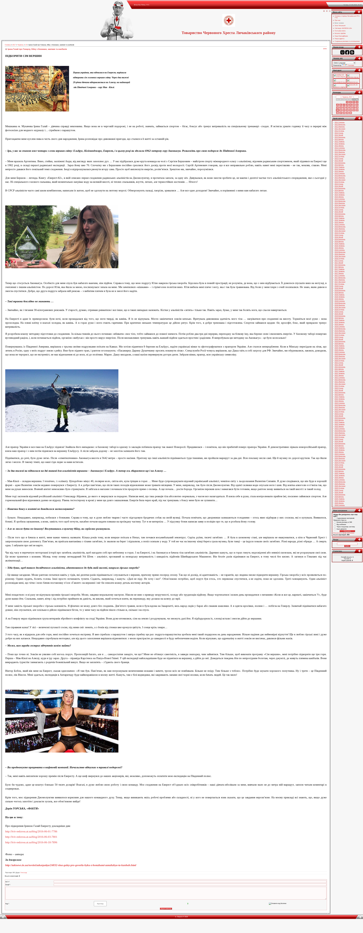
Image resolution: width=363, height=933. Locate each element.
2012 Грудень (339, 156)
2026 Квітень (339, 496)
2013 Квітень (339, 165)
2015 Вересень (340, 226)
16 (350, 107)
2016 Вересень (340, 252)
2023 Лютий (339, 416)
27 (341, 113)
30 (350, 113)
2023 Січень (339, 414)
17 (354, 107)
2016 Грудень (339, 258)
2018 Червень (340, 297)
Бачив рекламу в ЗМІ (344, 522)
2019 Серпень (340, 326)
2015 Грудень (339, 233)
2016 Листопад (340, 256)
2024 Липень (339, 452)
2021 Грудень (339, 386)
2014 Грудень (339, 207)
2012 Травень (339, 141)
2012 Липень (339, 146)
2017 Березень (340, 265)
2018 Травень (339, 294)
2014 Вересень (340, 201)
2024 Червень (340, 450)
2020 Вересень (340, 354)
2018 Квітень (339, 292)
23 (350, 110)
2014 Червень (340, 195)
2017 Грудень (339, 284)
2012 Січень (339, 133)
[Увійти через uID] (342, 52)
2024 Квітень (339, 445)
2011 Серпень (340, 122)
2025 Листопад (340, 486)
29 (347, 113)
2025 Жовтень (340, 484)
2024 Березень (340, 443)
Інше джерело (342, 529)
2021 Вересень (340, 380)
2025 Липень (339, 477)
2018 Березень (340, 290)
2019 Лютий (339, 314)
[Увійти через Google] (352, 52)
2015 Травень (339, 218)
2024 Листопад (340, 460)
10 (354, 105)
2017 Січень (339, 260)
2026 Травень (339, 499)
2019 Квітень (339, 318)
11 (357, 105)
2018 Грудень (339, 309)
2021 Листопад (340, 384)
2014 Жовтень (340, 203)
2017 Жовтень (340, 280)
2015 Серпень (340, 224)
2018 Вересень (340, 303)
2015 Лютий (339, 212)
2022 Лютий (339, 390)
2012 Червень (340, 143)
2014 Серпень (340, 199)
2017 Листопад (340, 282)
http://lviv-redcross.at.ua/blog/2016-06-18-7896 (31, 842)
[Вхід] (329, 11)
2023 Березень (340, 418)
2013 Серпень (340, 173)
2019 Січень (339, 311)
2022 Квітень (339, 394)
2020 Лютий (339, 339)
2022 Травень (339, 397)
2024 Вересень (340, 456)
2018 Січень (339, 286)
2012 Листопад (340, 154)
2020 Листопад (340, 358)
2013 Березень (340, 163)
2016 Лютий (339, 237)
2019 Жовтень (340, 331)
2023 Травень (339, 422)
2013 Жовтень (340, 177)
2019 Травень (339, 320)
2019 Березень (340, 316)
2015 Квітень (339, 216)
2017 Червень (340, 271)
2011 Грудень (339, 131)
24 (354, 110)
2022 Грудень (339, 411)
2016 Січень (339, 235)
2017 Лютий (339, 263)
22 (347, 110)
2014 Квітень (339, 190)
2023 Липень (339, 426)
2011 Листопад (340, 129)
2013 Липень (339, 171)
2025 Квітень (339, 471)
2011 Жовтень (340, 126)
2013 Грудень (339, 182)
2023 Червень (340, 424)
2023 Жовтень (340, 433)
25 (357, 110)
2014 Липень (339, 197)
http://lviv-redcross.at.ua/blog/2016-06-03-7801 (31, 836)
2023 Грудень (339, 437)
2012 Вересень (340, 150)
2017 (14, 45)
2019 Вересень (340, 328)
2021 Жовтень (340, 382)
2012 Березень (340, 137)
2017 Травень (339, 269)
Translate (351, 65)
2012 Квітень (339, 139)
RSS (147, 5)
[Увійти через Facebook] (347, 52)
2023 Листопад (340, 435)
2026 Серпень (340, 505)
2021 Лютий (339, 365)
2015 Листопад (340, 231)
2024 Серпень (340, 454)
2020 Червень (340, 348)
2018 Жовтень (340, 305)
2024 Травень (339, 448)
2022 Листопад (340, 409)
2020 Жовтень (340, 356)
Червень (20, 45)
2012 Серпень (340, 148)
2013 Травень (339, 167)
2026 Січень (339, 490)
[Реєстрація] (327, 11)
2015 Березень (340, 214)
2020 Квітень (339, 343)
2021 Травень (339, 371)
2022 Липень (339, 401)
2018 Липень (339, 299)
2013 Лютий (339, 160)
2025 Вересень (340, 482)
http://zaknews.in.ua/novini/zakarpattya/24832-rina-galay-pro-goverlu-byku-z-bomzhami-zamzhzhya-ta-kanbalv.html (70, 865)
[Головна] (324, 11)
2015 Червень (340, 220)
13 (341, 107)
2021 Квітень (339, 369)
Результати (337, 533)
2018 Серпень (340, 301)
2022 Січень (339, 388)
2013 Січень (339, 158)
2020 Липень (339, 350)
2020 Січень (339, 337)
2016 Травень (339, 243)
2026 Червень (340, 501)
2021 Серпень (340, 377)
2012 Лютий (339, 135)
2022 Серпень (340, 403)
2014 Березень (340, 188)
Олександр (23, 872)
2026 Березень (340, 494)
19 (26, 45)
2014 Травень (339, 192)
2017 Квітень (339, 267)
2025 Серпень (340, 479)
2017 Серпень (340, 275)
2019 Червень (340, 322)
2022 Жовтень (340, 407)
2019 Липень (339, 324)
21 (344, 110)
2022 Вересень (340, 405)
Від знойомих (341, 524)
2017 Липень (339, 273)
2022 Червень (340, 399)
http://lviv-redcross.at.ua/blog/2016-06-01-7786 (31, 831)
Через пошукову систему (346, 527)
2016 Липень (339, 248)
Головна (8, 45)
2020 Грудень (339, 360)
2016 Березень (340, 239)
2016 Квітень (339, 241)
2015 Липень (339, 222)
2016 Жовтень (340, 254)
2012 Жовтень (340, 152)
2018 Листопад (340, 307)
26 (337, 113)
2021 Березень (340, 367)
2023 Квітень (339, 420)
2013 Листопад (340, 180)
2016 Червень (340, 246)
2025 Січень (339, 465)
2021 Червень (340, 373)
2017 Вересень (340, 277)
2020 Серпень (340, 352)
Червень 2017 (347, 97)
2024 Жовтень (340, 458)
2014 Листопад (340, 205)
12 (337, 107)
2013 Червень (340, 169)
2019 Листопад (340, 333)
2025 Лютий (339, 467)
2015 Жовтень (340, 229)
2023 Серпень (340, 428)
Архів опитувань (348, 533)
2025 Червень (340, 475)
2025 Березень (340, 469)
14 (344, 107)
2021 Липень (339, 375)
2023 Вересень (340, 431)
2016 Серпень (340, 250)
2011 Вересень (340, 124)
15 (347, 107)
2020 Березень (340, 341)
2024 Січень (339, 439)
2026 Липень (339, 503)
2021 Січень (339, 363)
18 (357, 107)
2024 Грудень (339, 462)
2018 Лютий (339, 288)
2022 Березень (340, 392)
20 (341, 110)
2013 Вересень (340, 175)
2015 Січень (339, 209)
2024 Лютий (339, 441)
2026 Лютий (339, 492)
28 (344, 113)
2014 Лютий (339, 186)
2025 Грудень (339, 488)
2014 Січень (339, 184)
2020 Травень (339, 345)
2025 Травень (339, 473)
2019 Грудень (339, 335)
